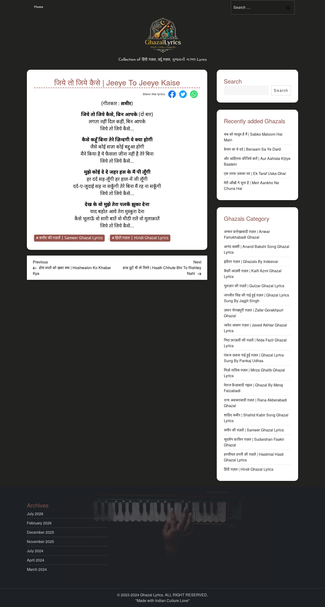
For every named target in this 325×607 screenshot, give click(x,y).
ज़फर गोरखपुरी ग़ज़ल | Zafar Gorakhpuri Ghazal (253, 312)
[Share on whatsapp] (194, 93)
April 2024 (35, 560)
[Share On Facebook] (172, 93)
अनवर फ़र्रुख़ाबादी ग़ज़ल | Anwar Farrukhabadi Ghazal (247, 234)
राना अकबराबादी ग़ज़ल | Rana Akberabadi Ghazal (255, 402)
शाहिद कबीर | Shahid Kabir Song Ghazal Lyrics (256, 417)
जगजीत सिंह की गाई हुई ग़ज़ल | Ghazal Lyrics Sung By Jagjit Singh (256, 297)
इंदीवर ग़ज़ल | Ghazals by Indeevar (251, 261)
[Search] (288, 7)
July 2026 (35, 513)
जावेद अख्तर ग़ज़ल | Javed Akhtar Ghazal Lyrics (255, 327)
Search (233, 81)
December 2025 (40, 532)
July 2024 (35, 550)
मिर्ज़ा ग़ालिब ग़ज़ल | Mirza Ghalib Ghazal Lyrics (254, 372)
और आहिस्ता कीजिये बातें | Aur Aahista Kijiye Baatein (257, 161)
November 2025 (40, 541)
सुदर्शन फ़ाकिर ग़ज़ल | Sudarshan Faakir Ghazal (254, 442)
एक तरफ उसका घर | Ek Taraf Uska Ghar (255, 173)
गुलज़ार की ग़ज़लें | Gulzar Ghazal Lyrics (254, 285)
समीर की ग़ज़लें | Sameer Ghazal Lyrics (71, 238)
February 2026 (39, 523)
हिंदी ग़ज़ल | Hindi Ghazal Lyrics (141, 238)
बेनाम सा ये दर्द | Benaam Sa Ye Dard (252, 149)
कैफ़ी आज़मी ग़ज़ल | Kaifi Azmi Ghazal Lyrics (252, 273)
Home (38, 7)
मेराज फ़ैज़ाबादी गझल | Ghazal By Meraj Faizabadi (253, 387)
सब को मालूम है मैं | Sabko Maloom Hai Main (253, 137)
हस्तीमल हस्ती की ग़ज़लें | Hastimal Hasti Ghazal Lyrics (254, 457)
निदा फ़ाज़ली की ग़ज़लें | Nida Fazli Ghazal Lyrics (255, 342)
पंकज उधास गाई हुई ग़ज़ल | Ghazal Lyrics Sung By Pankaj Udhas (254, 357)
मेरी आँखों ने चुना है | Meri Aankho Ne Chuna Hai (251, 185)
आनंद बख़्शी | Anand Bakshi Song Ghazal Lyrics (256, 249)
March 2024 (37, 569)
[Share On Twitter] (183, 93)
